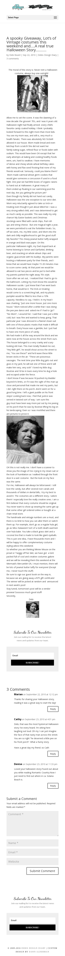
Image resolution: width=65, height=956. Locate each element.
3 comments (12, 58)
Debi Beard (14, 55)
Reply (53, 708)
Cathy (17, 719)
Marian (18, 694)
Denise (18, 764)
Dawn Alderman (39, 952)
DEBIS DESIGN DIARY (33, 948)
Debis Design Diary (47, 55)
